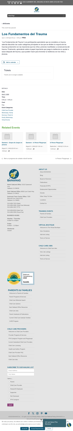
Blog (41, 175)
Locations (43, 200)
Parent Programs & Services (17, 297)
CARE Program (13, 321)
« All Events (6, 23)
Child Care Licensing (15, 345)
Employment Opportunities (48, 189)
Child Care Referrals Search (17, 300)
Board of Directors (45, 179)
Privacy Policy (36, 416)
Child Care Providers (46, 217)
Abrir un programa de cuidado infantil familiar (17, 158)
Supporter (13, 392)
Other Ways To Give (46, 196)
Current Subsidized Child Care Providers (20, 342)
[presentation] (7, 136)
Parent (12, 382)
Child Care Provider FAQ (16, 352)
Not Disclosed (14, 396)
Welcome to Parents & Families (18, 293)
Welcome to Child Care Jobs (48, 248)
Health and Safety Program (17, 349)
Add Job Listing (44, 234)
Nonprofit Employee (16, 389)
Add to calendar (11, 62)
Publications (43, 182)
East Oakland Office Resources (18, 307)
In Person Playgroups (56, 142)
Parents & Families (45, 214)
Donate (42, 193)
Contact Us (43, 203)
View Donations (45, 231)
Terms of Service (45, 238)
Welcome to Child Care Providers (19, 331)
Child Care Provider (16, 385)
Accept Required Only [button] (37, 428)
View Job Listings (45, 252)
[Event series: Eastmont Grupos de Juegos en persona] (9, 151)
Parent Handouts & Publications (18, 314)
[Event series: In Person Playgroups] (57, 149)
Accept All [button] (24, 428)
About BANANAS (45, 172)
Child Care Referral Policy (48, 416)
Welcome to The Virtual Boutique (50, 227)
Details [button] (49, 428)
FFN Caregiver (14, 400)
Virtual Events (6, 120)
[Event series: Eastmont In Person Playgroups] (33, 149)
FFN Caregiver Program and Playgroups (21, 338)
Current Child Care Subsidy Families (20, 318)
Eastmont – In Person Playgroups (36, 142)
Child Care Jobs (13, 311)
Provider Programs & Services (17, 335)
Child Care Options (14, 304)
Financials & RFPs (45, 186)
